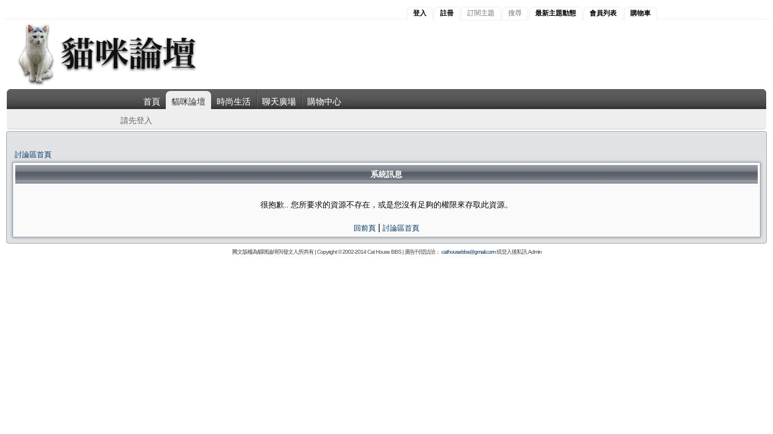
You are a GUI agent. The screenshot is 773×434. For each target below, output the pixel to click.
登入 (420, 13)
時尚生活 (234, 101)
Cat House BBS (384, 252)
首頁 (151, 101)
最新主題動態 (555, 13)
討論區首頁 (33, 154)
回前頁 (365, 228)
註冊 (447, 13)
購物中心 (324, 101)
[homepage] (123, 84)
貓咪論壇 (188, 101)
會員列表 (603, 13)
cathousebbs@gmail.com (468, 252)
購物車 (640, 13)
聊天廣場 (279, 101)
